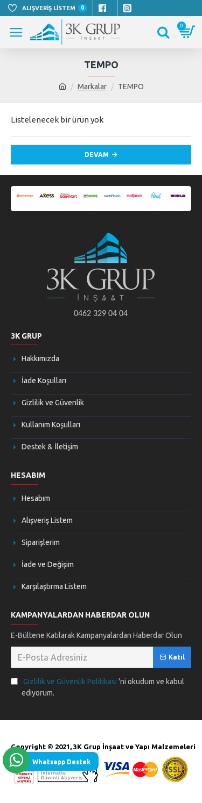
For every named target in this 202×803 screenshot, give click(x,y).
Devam (97, 154)
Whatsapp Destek (61, 761)
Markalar (92, 86)
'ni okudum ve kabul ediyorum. (103, 687)
